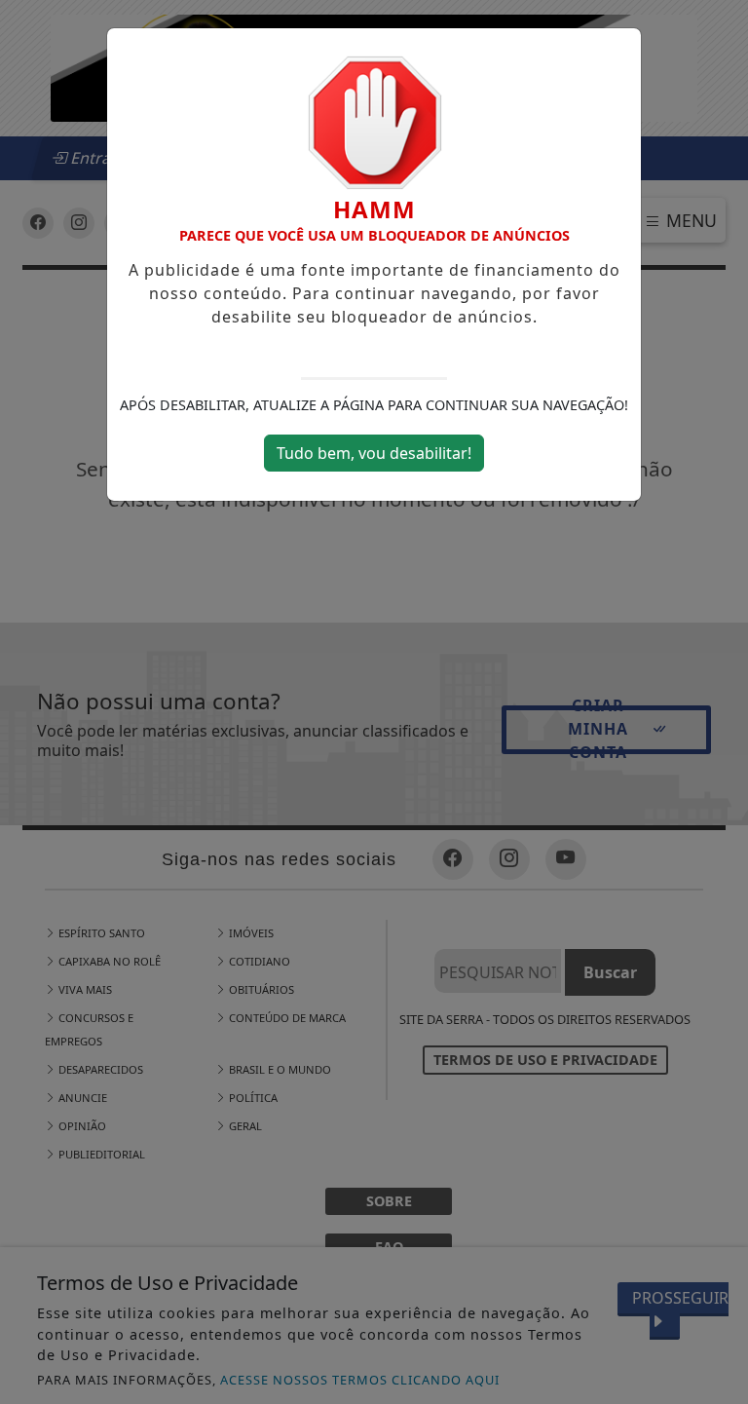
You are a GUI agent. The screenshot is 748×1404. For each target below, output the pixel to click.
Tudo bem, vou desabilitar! (374, 453)
